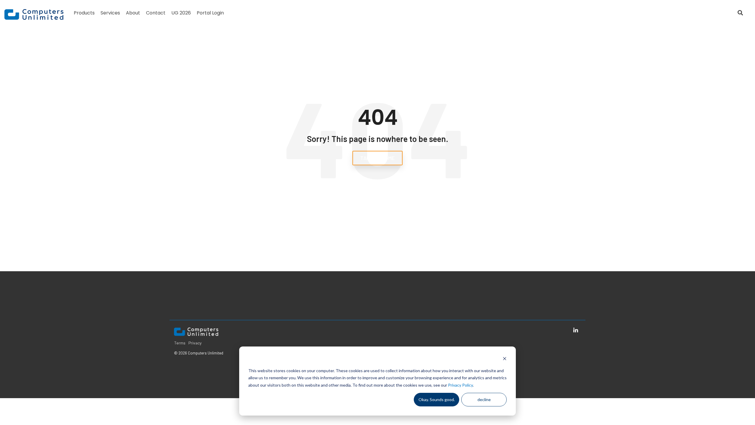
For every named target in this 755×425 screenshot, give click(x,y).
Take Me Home (377, 158)
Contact (155, 12)
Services (110, 12)
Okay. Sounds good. (436, 399)
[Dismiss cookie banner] (505, 359)
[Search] (740, 13)
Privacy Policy (460, 385)
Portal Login (210, 12)
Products (84, 12)
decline (484, 399)
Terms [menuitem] (180, 342)
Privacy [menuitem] (195, 342)
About (133, 12)
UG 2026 (181, 12)
